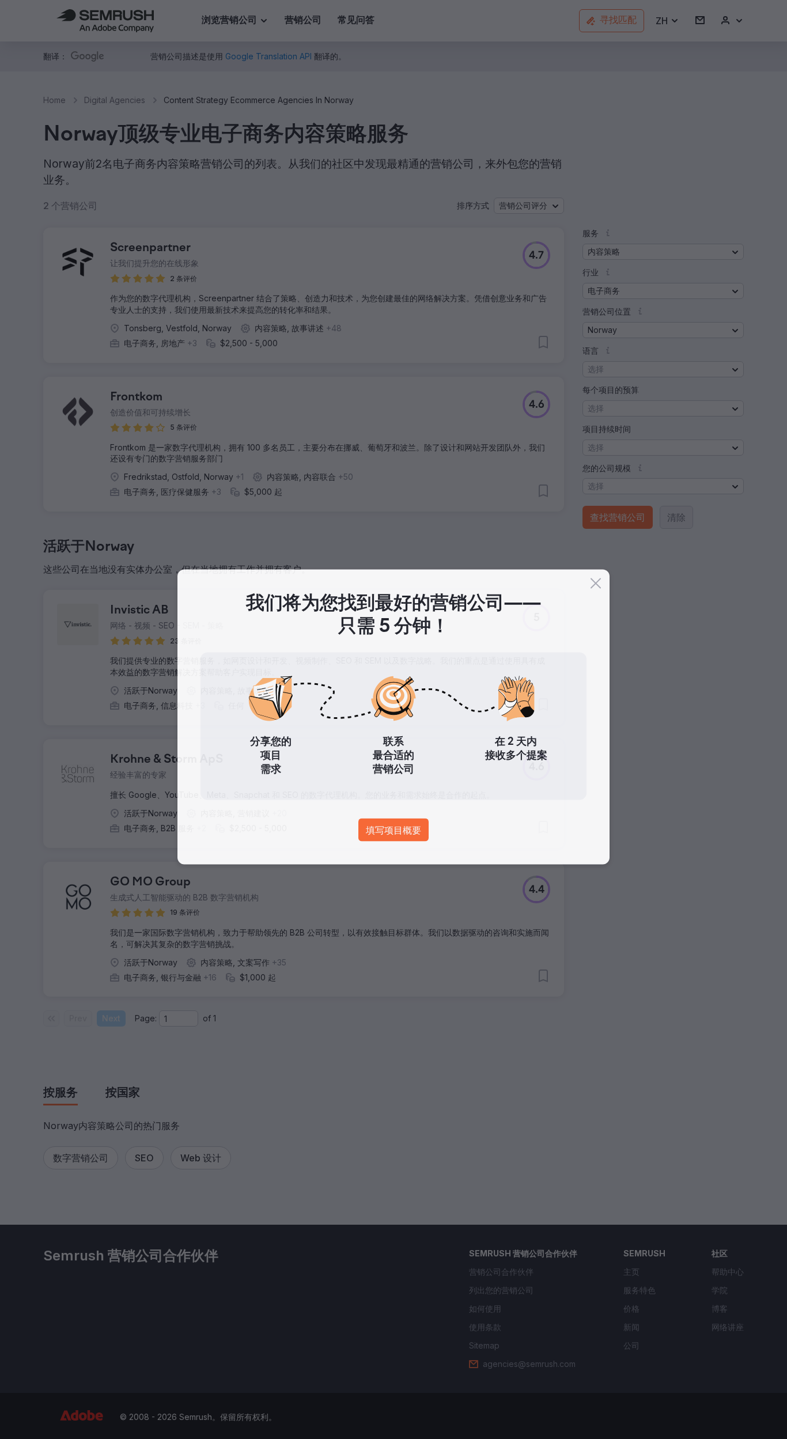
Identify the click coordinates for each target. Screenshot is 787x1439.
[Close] (596, 586)
